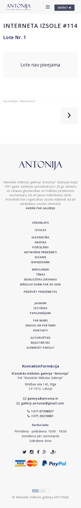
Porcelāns (40, 247)
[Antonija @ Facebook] (38, 452)
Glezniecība (40, 237)
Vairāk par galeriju (40, 208)
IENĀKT (63, 7)
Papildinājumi (40, 313)
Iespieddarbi (40, 262)
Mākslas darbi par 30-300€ (40, 284)
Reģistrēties (40, 343)
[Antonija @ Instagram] (31, 452)
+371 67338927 (42, 411)
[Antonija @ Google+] (45, 452)
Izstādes (41, 308)
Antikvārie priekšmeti (40, 252)
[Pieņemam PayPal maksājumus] (54, 463)
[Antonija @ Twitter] (24, 452)
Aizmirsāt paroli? (40, 348)
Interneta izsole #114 (40, 26)
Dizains (40, 257)
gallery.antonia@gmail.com (42, 403)
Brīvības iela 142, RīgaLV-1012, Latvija (40, 386)
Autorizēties (40, 338)
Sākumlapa (40, 223)
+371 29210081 (42, 416)
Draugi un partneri (40, 325)
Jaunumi (41, 303)
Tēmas (40, 274)
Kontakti (40, 330)
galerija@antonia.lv (42, 398)
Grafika (40, 242)
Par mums (40, 320)
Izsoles (40, 230)
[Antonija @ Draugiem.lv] (53, 452)
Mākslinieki (40, 269)
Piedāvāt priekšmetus (40, 292)
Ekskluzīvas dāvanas (40, 279)
